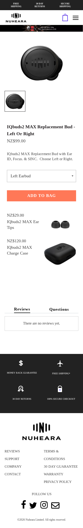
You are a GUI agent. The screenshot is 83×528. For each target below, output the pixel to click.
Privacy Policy (58, 482)
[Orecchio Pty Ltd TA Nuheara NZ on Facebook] (23, 507)
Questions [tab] (59, 309)
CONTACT (13, 474)
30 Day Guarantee (61, 466)
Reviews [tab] (22, 309)
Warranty (53, 474)
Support (12, 459)
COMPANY (13, 466)
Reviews (12, 451)
